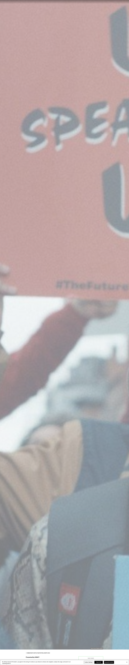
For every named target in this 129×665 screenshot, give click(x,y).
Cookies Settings (89, 662)
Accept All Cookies (109, 662)
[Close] (126, 662)
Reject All (98, 662)
